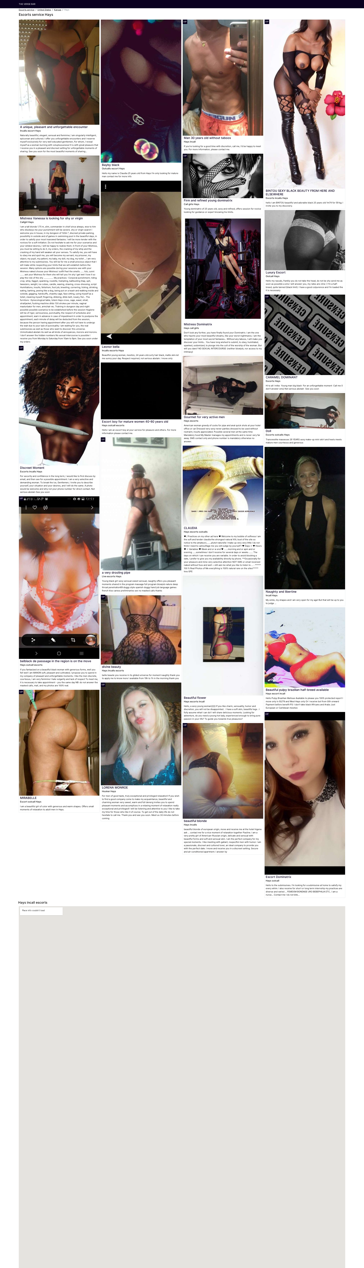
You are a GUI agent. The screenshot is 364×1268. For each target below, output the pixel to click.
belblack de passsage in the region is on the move (55, 661)
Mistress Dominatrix (198, 324)
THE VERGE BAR (27, 4)
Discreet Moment (32, 467)
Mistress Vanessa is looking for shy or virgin (51, 218)
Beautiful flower (195, 697)
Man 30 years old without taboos (207, 138)
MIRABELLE (28, 798)
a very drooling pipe (116, 572)
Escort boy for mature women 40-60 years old (135, 421)
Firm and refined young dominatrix (208, 200)
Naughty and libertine (281, 591)
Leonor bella (110, 346)
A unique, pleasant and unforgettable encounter (54, 127)
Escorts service (26, 9)
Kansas (57, 9)
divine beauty (111, 667)
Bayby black (110, 165)
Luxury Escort (276, 272)
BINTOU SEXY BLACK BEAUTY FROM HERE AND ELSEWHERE (300, 192)
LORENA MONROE (115, 787)
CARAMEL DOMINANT (282, 377)
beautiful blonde (195, 821)
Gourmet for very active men (204, 417)
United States (44, 9)
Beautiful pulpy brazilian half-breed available (297, 690)
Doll (268, 431)
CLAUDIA (190, 528)
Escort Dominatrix (278, 877)
